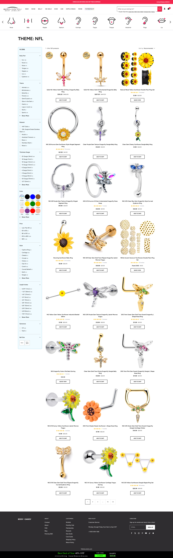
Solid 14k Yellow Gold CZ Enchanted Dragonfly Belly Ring (100, 91)
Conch (25, 266)
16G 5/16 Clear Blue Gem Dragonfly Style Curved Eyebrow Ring (137, 202)
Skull (24, 109)
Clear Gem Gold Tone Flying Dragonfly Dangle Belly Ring (100, 372)
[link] (22, 60)
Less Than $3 (27, 228)
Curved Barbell (27, 269)
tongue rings (147, 11)
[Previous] (3, 22)
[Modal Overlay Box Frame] (86, 554)
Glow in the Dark (28, 101)
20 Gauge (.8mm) (28, 156)
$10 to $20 (26, 236)
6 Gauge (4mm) (27, 167)
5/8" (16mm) (27, 305)
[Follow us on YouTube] (146, 533)
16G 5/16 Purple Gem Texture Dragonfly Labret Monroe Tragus (100, 315)
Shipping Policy (70, 539)
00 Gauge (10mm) (28, 178)
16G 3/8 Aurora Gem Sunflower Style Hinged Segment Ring (63, 145)
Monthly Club (70, 525)
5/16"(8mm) (26, 311)
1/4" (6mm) (26, 297)
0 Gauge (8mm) (27, 176)
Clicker (25, 261)
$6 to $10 (26, 233)
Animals (25, 87)
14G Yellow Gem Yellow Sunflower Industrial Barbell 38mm (63, 315)
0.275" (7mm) (27, 289)
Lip (24, 74)
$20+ (24, 239)
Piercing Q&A (49, 534)
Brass (24, 140)
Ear (24, 60)
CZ (24, 328)
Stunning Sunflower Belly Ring (63, 258)
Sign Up (150, 527)
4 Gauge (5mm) (27, 170)
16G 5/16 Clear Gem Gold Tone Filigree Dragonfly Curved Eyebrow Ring (63, 484)
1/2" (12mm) (26, 181)
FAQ (46, 528)
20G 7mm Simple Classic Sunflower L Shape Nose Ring (100, 426)
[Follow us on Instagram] (139, 533)
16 (107, 501)
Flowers (25, 96)
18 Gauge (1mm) (27, 159)
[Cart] (168, 9)
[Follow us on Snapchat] (153, 533)
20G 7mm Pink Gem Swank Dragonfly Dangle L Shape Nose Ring (137, 372)
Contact (47, 522)
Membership (70, 528)
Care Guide (69, 537)
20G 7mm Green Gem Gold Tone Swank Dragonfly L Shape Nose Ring (137, 315)
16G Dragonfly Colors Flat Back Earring (63, 371)
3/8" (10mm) (27, 303)
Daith (24, 272)
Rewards (68, 531)
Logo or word (27, 107)
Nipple (25, 71)
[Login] (164, 9)
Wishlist (68, 522)
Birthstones (26, 90)
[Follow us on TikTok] (149, 533)
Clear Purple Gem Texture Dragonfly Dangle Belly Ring (100, 144)
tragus (153, 11)
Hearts (25, 104)
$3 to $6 (25, 230)
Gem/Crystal (27, 98)
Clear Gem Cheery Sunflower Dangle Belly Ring (137, 144)
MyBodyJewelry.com (86, 549)
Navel (24, 62)
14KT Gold (25, 126)
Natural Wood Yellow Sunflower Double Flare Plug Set (137, 90)
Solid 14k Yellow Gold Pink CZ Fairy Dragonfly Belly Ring (63, 91)
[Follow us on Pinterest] (142, 533)
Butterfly (25, 93)
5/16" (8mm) (27, 308)
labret (141, 11)
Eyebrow (25, 76)
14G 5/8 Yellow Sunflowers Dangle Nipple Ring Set (137, 482)
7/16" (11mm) (27, 314)
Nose (24, 65)
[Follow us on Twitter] (135, 533)
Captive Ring (26, 250)
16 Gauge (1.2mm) (28, 162)
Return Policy (70, 542)
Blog (46, 531)
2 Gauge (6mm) (27, 173)
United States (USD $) (163, 2)
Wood (24, 145)
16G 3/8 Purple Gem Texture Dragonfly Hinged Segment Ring (63, 202)
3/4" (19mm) (26, 300)
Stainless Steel (27, 143)
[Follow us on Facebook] (131, 533)
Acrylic (25, 134)
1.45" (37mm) (26, 294)
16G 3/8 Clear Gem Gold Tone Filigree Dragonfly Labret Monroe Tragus (100, 259)
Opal (24, 331)
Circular (25, 258)
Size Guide (69, 534)
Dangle (25, 275)
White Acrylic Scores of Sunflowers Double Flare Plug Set (137, 259)
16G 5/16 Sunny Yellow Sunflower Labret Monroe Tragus (62, 427)
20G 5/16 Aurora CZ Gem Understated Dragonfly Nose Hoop (100, 202)
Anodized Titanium (28, 137)
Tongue (25, 68)
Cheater (25, 255)
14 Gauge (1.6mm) (28, 164)
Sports (25, 112)
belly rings (137, 11)
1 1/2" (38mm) (27, 291)
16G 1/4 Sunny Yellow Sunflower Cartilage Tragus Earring (100, 484)
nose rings (131, 11)
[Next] (170, 22)
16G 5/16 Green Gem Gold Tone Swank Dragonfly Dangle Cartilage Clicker (137, 427)
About (46, 525)
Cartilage (26, 252)
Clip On (25, 264)
